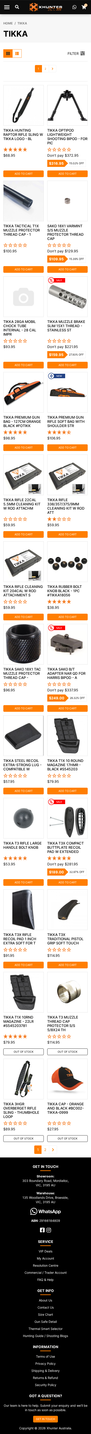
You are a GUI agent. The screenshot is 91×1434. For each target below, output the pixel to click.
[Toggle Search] (17, 7)
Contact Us (46, 1307)
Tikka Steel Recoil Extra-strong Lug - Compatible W (22, 764)
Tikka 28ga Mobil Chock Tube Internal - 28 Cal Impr (19, 327)
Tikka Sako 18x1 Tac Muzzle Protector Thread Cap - (22, 673)
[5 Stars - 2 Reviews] (67, 602)
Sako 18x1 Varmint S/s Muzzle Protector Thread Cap (65, 232)
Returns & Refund (45, 1378)
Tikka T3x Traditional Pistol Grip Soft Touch (65, 938)
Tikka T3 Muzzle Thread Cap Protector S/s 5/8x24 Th (62, 1023)
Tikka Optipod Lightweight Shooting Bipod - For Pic (67, 136)
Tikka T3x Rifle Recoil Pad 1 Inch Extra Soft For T (19, 938)
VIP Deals (45, 1251)
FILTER (73, 53)
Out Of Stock (24, 1051)
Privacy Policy (45, 1363)
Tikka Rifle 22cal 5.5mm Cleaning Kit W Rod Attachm (21, 504)
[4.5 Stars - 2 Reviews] (67, 432)
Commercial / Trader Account (46, 1272)
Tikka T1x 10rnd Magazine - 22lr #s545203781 (18, 1021)
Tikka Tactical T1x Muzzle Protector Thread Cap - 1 (21, 230)
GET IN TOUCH (45, 1419)
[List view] (17, 53)
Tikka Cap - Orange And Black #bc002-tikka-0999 (65, 1108)
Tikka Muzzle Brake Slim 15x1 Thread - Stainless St (66, 325)
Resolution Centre (45, 1265)
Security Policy (45, 1385)
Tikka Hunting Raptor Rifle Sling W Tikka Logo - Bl (23, 134)
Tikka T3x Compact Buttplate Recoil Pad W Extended (65, 847)
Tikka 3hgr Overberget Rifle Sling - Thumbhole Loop (21, 1110)
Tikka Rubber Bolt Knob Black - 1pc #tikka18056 (64, 590)
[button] (67, 150)
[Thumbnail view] (8, 53)
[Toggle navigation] (6, 7)
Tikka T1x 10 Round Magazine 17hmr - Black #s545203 (65, 764)
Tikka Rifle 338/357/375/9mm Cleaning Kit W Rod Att (66, 506)
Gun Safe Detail (45, 1321)
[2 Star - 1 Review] (67, 519)
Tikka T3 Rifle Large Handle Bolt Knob (22, 845)
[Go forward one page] (52, 68)
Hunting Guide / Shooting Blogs (45, 1336)
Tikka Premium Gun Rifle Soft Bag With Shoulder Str (66, 421)
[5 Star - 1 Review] (23, 432)
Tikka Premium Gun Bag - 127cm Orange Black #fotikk (22, 421)
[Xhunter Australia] (45, 7)
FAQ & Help (45, 1280)
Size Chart (45, 1314)
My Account (45, 1258)
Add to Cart (24, 173)
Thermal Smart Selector (45, 1329)
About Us (45, 1300)
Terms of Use (45, 1356)
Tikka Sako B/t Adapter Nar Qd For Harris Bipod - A (66, 673)
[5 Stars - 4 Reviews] (23, 150)
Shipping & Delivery (45, 1371)
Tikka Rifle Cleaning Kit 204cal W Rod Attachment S (23, 590)
